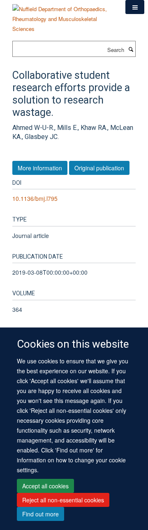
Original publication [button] (99, 168)
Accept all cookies (45, 486)
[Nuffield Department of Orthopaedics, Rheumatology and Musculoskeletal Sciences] (62, 16)
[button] (134, 7)
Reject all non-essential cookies (63, 500)
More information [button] (40, 168)
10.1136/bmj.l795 (35, 198)
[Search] (130, 49)
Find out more (40, 514)
